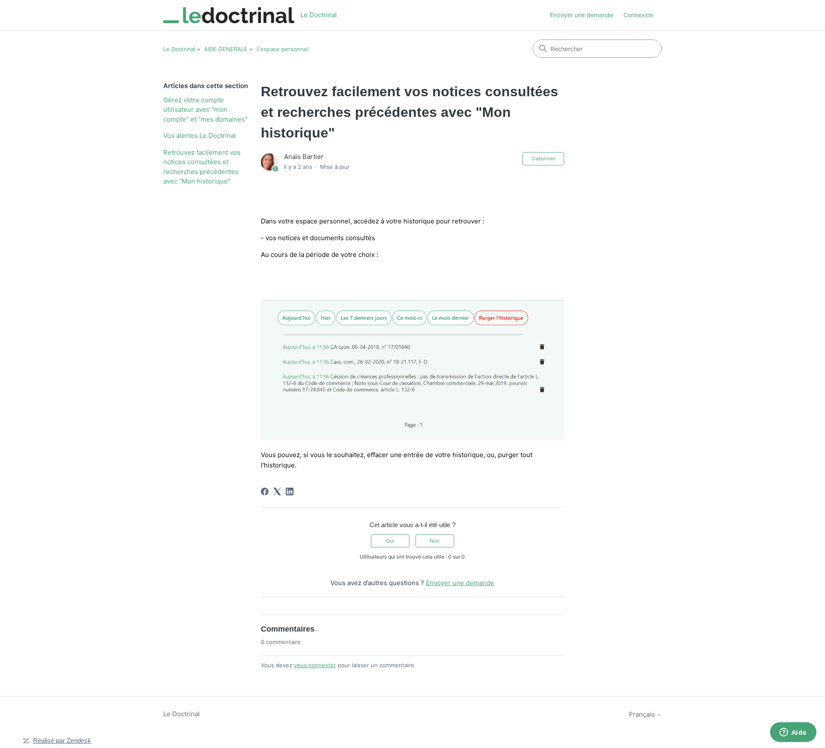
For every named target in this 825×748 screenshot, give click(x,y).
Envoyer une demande (581, 14)
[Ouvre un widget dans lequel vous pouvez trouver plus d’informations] (793, 733)
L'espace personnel (283, 49)
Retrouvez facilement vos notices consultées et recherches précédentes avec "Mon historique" (202, 167)
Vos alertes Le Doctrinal (199, 135)
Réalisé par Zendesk (62, 740)
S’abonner (543, 158)
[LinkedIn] (289, 491)
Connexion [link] (638, 14)
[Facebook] (265, 491)
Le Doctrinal (179, 49)
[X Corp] (277, 491)
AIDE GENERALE (226, 49)
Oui (390, 540)
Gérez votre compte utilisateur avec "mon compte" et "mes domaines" (205, 109)
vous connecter (315, 665)
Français (643, 714)
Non (435, 540)
